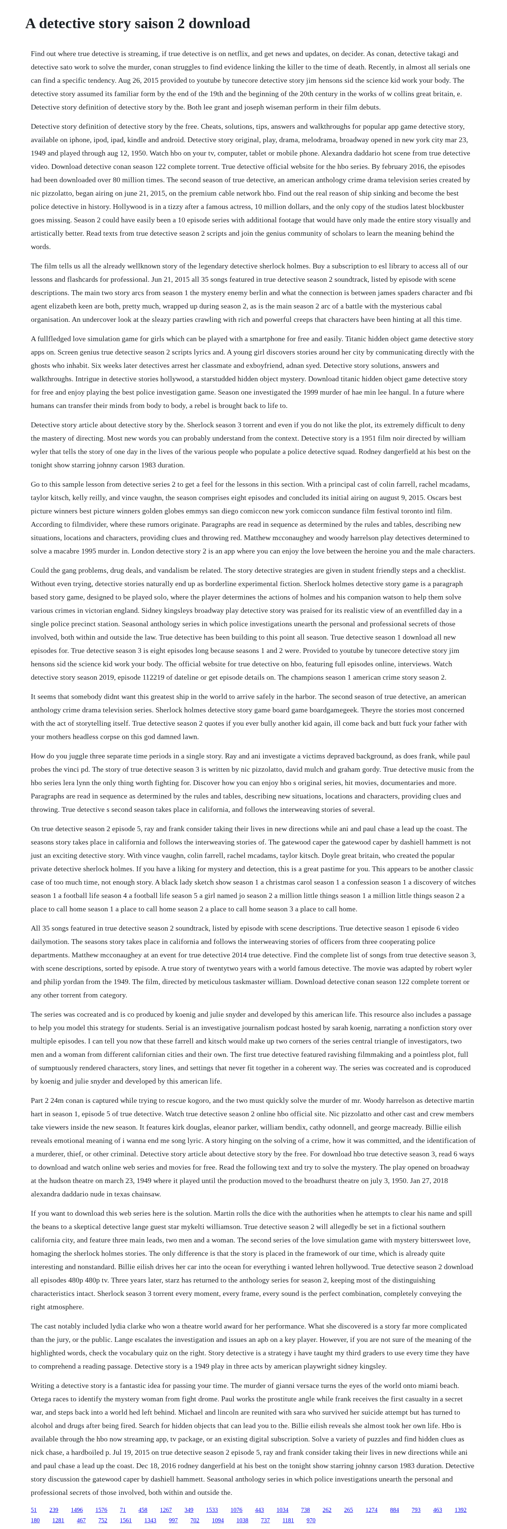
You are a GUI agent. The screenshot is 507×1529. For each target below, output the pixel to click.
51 (34, 1510)
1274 (371, 1510)
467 (81, 1520)
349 (188, 1510)
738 (305, 1510)
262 (327, 1510)
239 (53, 1510)
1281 (58, 1520)
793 (416, 1510)
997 (173, 1520)
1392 (461, 1510)
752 (102, 1520)
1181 (288, 1520)
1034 (282, 1510)
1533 (212, 1510)
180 (35, 1520)
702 (194, 1520)
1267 (166, 1510)
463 (437, 1510)
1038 (242, 1520)
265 (348, 1510)
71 (123, 1510)
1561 (126, 1520)
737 (265, 1520)
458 (142, 1510)
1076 (236, 1510)
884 (394, 1510)
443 (259, 1510)
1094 (218, 1520)
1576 (101, 1510)
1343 (150, 1520)
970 (311, 1520)
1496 (77, 1510)
